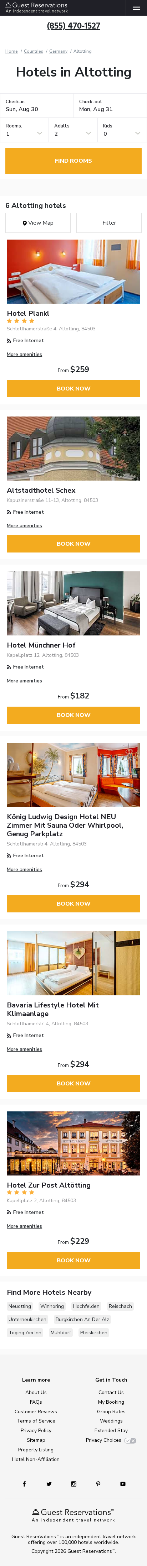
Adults (62, 126)
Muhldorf (61, 1332)
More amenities (24, 354)
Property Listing (36, 1449)
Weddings (111, 1421)
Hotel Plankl (28, 313)
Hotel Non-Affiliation (36, 1459)
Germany (58, 51)
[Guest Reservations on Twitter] (49, 1483)
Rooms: (14, 126)
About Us (36, 1392)
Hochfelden (86, 1306)
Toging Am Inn (25, 1332)
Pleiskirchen (93, 1332)
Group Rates (111, 1411)
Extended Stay (111, 1430)
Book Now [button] (74, 389)
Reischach (120, 1306)
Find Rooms (73, 161)
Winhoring (52, 1306)
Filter (109, 223)
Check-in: (16, 102)
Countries (33, 51)
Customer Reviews (36, 1411)
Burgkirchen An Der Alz (82, 1319)
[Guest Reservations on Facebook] (27, 1483)
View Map (40, 223)
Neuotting (20, 1306)
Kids (107, 126)
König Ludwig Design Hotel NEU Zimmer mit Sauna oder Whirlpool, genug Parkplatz (65, 825)
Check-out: (91, 102)
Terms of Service (36, 1421)
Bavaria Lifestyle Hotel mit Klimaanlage (53, 1009)
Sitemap (36, 1440)
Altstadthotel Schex (41, 490)
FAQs (36, 1402)
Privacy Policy (36, 1430)
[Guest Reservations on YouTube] (120, 1483)
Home (11, 51)
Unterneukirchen (27, 1319)
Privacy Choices (103, 1440)
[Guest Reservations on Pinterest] (99, 1483)
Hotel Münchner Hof (41, 645)
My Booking (111, 1402)
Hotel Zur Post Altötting (49, 1185)
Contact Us (111, 1392)
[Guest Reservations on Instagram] (74, 1483)
